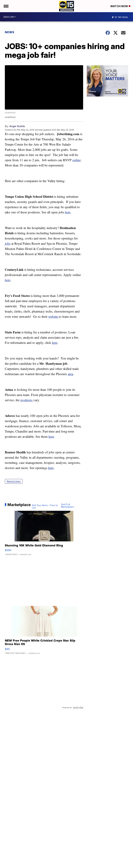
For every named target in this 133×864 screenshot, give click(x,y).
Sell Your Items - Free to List (45, 506)
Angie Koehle (17, 126)
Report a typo (14, 481)
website (53, 316)
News (9, 32)
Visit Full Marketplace (67, 505)
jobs (7, 243)
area (70, 374)
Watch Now (119, 6)
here (67, 212)
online (76, 160)
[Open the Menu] (6, 6)
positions (26, 400)
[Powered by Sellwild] (78, 707)
